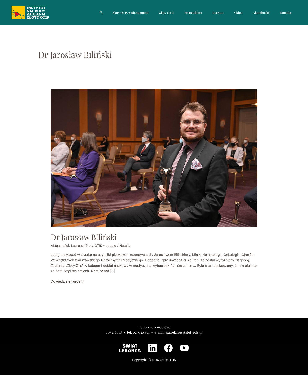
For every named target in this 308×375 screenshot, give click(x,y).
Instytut (218, 12)
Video (238, 12)
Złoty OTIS (166, 12)
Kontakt (285, 12)
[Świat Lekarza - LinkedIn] (152, 348)
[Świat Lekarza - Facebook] (168, 348)
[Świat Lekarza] (130, 348)
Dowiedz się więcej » (67, 281)
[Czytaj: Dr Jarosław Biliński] (154, 158)
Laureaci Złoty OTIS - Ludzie (93, 245)
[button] (101, 12)
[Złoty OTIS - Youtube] (184, 348)
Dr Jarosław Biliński (84, 237)
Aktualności (261, 12)
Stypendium (193, 12)
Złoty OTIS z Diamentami (131, 12)
